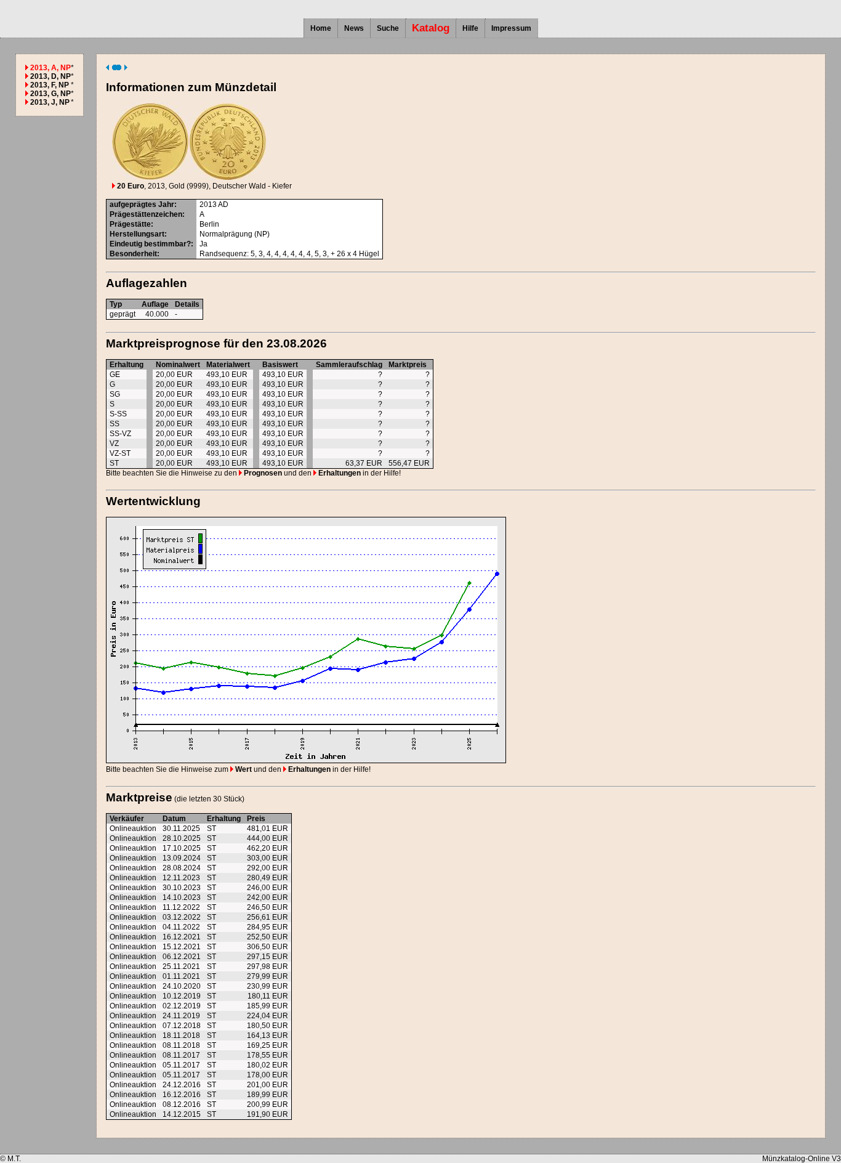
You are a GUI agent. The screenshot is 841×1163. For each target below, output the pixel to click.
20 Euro (129, 186)
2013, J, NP (50, 102)
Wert (242, 769)
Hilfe (470, 28)
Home (320, 28)
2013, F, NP (49, 85)
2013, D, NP (50, 76)
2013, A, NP (50, 67)
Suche (388, 28)
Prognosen (262, 473)
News (354, 28)
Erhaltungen (338, 473)
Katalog (430, 28)
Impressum (511, 28)
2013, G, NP (50, 93)
